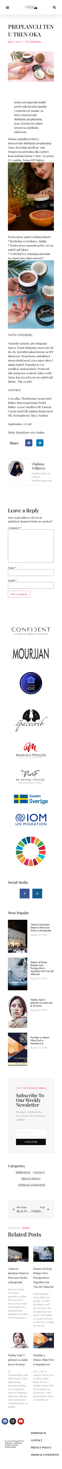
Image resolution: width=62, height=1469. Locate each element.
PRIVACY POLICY (31, 1178)
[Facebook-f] (24, 893)
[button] (7, 7)
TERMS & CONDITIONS (31, 1184)
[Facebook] (5, 1421)
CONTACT (39, 1172)
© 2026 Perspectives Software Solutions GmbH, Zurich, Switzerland (14, 1443)
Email (12, 580)
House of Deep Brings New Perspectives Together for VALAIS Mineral (42, 968)
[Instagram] (37, 893)
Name (12, 567)
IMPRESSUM (23, 1172)
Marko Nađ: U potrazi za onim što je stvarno (41, 1002)
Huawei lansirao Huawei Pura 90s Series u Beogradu (40, 927)
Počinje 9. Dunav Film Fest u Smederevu (40, 1040)
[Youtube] (20, 1421)
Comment (14, 528)
